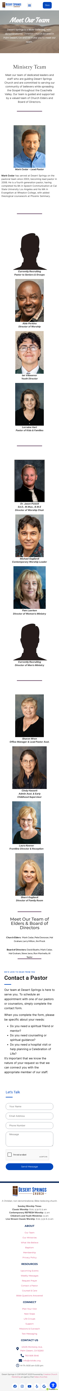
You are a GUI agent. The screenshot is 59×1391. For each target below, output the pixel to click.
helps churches (40, 1377)
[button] (29, 5)
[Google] (44, 1386)
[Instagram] (22, 1386)
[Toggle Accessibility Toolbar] (53, 1385)
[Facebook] (15, 1386)
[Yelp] (37, 1386)
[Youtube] (29, 1386)
